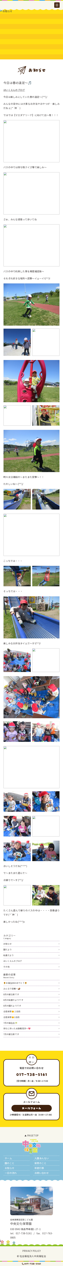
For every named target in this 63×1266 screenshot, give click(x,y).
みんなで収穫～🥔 (11, 988)
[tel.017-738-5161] (31, 1264)
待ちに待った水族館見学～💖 (17, 1028)
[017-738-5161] (31, 1074)
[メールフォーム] (31, 1108)
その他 (6, 966)
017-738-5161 (24, 1233)
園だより (7, 949)
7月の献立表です (11, 1034)
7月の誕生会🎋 (10, 1022)
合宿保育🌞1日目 (11, 1017)
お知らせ (7, 943)
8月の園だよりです (12, 1005)
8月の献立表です (11, 994)
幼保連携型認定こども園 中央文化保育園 (31, 14)
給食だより (8, 955)
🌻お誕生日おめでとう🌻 (15, 982)
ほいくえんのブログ (14, 90)
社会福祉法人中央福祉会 (33, 1256)
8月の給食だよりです (13, 999)
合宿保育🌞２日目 (11, 1011)
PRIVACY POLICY (31, 1251)
